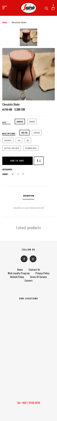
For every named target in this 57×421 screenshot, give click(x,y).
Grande (32, 121)
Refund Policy (17, 277)
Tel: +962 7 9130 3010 (28, 403)
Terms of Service (38, 277)
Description (28, 195)
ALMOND (37, 132)
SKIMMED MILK (31, 148)
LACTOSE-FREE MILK (11, 148)
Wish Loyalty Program (19, 273)
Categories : (7, 169)
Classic (20, 121)
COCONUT (8, 140)
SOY (19, 140)
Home (4, 22)
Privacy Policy (42, 273)
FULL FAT (24, 132)
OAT (27, 140)
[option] (28, 38)
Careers (29, 280)
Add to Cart (17, 160)
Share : (5, 174)
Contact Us (34, 269)
